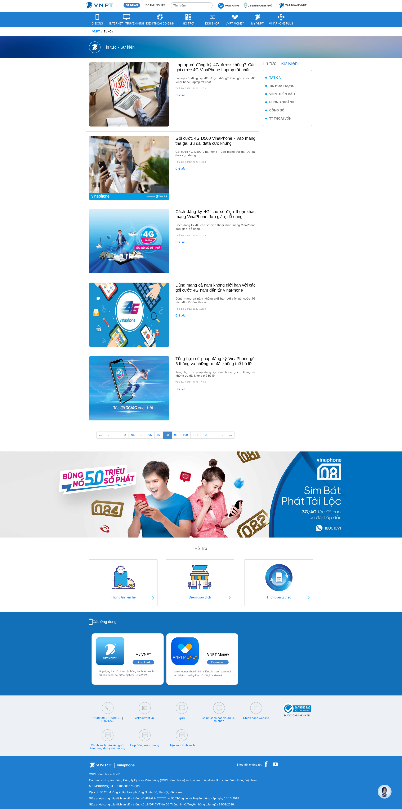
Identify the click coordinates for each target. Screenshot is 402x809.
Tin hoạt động (282, 86)
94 (133, 435)
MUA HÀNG (232, 5)
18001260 (107, 720)
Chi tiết (180, 95)
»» (230, 435)
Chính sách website (256, 718)
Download (143, 662)
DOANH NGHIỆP (155, 5)
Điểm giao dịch (200, 597)
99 (176, 435)
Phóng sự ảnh (281, 102)
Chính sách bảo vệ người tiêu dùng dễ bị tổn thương (107, 746)
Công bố (277, 110)
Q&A (182, 718)
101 (195, 435)
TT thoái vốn (280, 118)
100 (185, 435)
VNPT (96, 31)
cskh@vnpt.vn (144, 718)
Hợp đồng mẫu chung (144, 745)
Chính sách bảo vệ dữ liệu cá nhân (219, 719)
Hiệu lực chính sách (182, 745)
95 (141, 435)
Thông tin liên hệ (123, 597)
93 (124, 435)
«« (100, 435)
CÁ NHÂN (132, 5)
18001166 (114, 718)
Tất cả (275, 77)
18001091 (99, 718)
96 (150, 435)
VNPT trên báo (282, 94)
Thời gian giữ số (279, 597)
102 (205, 435)
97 (158, 435)
